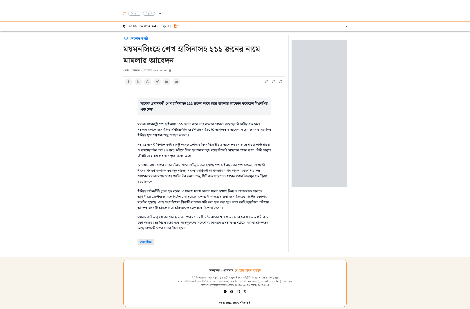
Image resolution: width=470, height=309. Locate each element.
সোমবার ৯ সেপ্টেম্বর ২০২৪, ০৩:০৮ (145, 70)
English (149, 13)
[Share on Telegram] (157, 81)
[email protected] (249, 281)
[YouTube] (231, 291)
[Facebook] (225, 291)
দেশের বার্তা (139, 38)
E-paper (135, 13)
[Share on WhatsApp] (147, 81)
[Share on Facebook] (128, 81)
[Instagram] (238, 291)
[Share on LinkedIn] (166, 81)
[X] (244, 291)
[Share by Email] (176, 81)
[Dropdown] (160, 13)
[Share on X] (138, 81)
